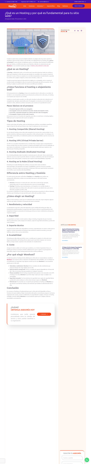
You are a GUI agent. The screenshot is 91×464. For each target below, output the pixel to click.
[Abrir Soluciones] (43, 6)
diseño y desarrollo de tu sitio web (40, 65)
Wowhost (9, 259)
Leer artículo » (65, 240)
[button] (87, 460)
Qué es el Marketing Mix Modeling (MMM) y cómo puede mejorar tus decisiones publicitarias (70, 230)
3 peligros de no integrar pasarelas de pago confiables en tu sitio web (72, 247)
